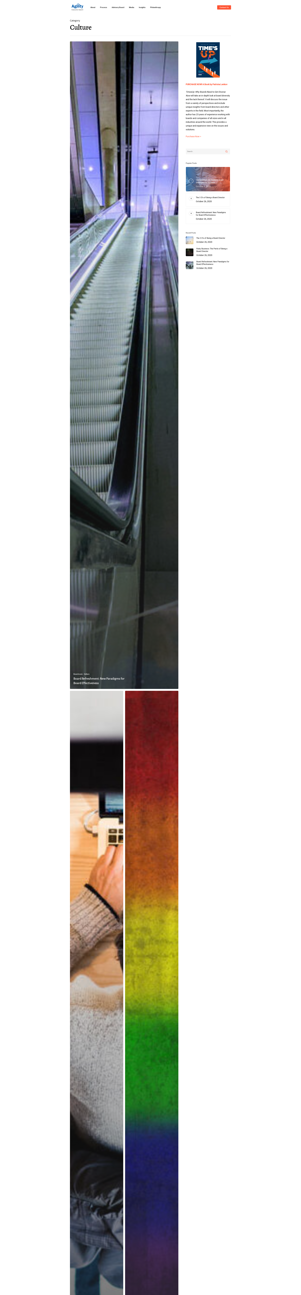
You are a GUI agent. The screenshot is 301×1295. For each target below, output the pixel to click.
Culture (86, 674)
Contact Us (224, 7)
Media (131, 7)
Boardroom (78, 674)
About (92, 7)
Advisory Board (118, 7)
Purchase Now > (193, 136)
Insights (142, 7)
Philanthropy (155, 7)
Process (103, 7)
